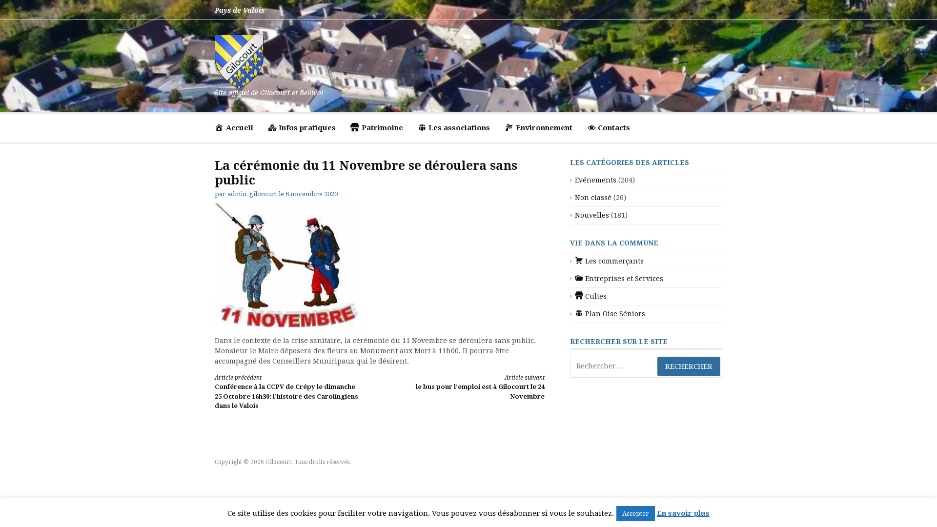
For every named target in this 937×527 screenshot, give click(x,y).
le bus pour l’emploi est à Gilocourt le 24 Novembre (480, 387)
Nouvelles (592, 215)
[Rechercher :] (646, 366)
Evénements (595, 180)
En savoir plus (683, 513)
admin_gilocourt (252, 194)
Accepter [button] (635, 513)
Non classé (593, 198)
